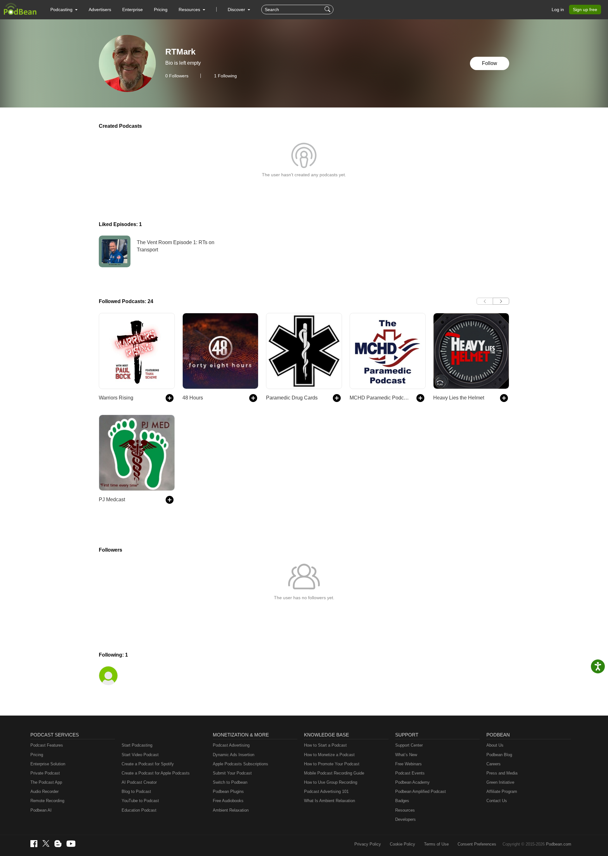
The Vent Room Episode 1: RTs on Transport (175, 246)
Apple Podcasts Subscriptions (240, 764)
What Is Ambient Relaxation (329, 800)
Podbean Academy (412, 782)
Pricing (161, 9)
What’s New (406, 754)
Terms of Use (436, 844)
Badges (402, 800)
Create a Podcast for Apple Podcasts (156, 773)
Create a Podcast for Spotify (148, 764)
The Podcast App (46, 782)
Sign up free (585, 9)
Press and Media (501, 773)
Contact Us (496, 800)
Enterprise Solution (47, 764)
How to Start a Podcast (325, 745)
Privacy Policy (367, 844)
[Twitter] (45, 843)
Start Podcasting (137, 745)
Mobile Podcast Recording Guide (334, 773)
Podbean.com (558, 844)
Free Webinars (408, 764)
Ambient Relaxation (231, 810)
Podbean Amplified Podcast (420, 791)
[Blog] (57, 843)
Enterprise (132, 9)
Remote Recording (47, 800)
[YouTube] (70, 843)
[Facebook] (33, 843)
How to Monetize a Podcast (329, 754)
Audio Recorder (44, 791)
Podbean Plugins (228, 791)
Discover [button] (237, 9)
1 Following (225, 76)
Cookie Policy (402, 844)
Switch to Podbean (230, 782)
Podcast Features (46, 745)
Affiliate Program (501, 791)
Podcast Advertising (231, 745)
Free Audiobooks (228, 800)
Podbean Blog (499, 754)
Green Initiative (500, 782)
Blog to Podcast (136, 791)
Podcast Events (410, 773)
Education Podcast (139, 810)
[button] (64, 9)
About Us (495, 745)
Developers (405, 819)
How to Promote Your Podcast (331, 764)
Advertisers (100, 9)
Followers (176, 76)
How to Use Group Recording (330, 782)
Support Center (409, 745)
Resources (405, 810)
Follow (489, 63)
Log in (558, 9)
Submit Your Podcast (232, 773)
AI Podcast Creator (139, 782)
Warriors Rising (116, 397)
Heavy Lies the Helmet (458, 397)
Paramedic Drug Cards (292, 397)
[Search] (328, 9)
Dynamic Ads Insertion (233, 754)
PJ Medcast (112, 499)
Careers (493, 764)
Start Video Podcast (140, 754)
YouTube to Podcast (140, 800)
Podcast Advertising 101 (326, 791)
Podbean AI (41, 810)
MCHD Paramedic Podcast (380, 397)
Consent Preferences (477, 844)
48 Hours (192, 397)
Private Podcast (45, 773)
